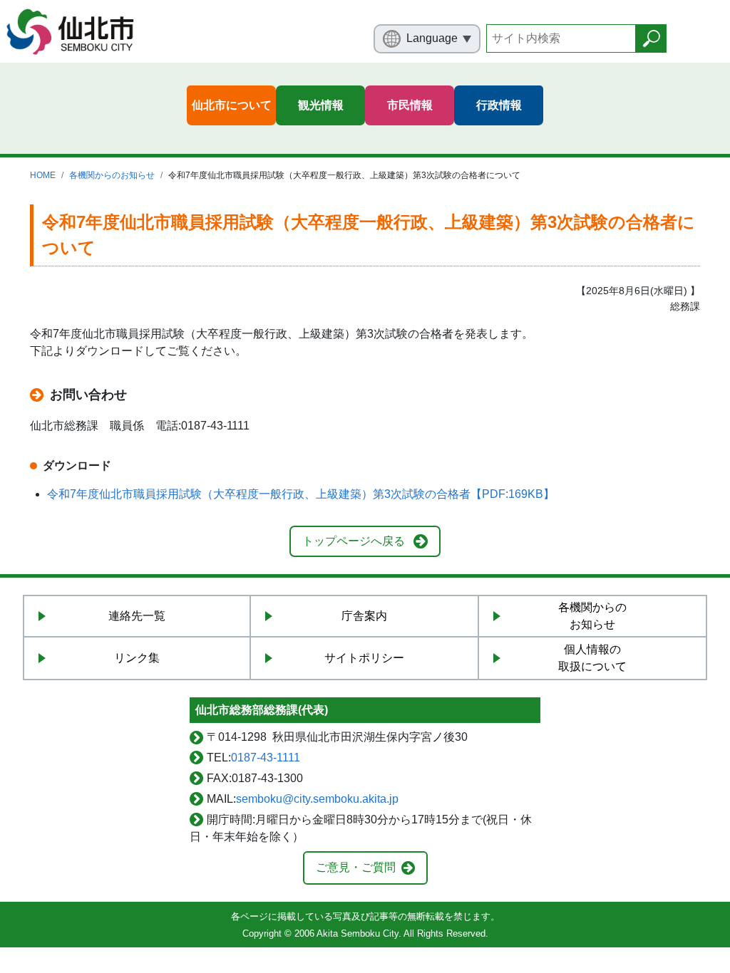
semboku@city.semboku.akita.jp (317, 799)
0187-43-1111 (265, 757)
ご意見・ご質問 (356, 867)
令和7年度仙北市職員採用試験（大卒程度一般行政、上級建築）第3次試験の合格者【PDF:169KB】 (301, 494)
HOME (43, 175)
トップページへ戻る (353, 541)
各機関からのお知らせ (112, 175)
